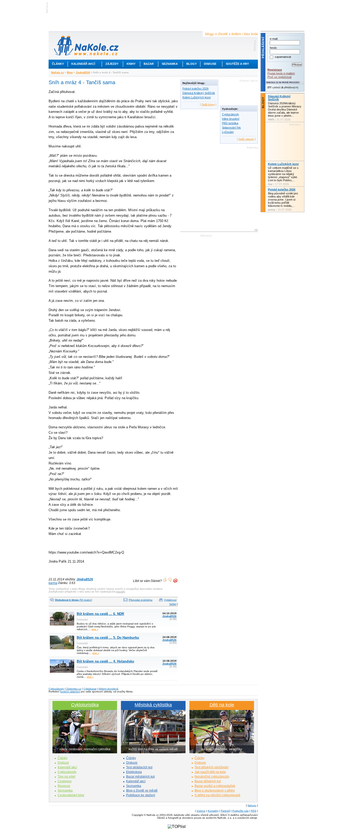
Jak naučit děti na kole (210, 772)
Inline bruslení (230, 118)
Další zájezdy (246, 139)
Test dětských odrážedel (211, 767)
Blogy (191, 63)
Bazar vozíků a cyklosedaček (215, 786)
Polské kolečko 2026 (195, 88)
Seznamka (170, 63)
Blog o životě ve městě (142, 790)
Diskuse (210, 63)
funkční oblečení (70, 691)
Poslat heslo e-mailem (281, 73)
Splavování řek (231, 127)
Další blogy (208, 104)
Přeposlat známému (140, 599)
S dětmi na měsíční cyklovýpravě (217, 795)
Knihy (131, 63)
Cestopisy (65, 781)
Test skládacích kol (139, 767)
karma (53, 583)
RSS (253, 810)
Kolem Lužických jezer (196, 97)
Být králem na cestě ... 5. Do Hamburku (108, 637)
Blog (70, 72)
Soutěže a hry (237, 63)
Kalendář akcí (83, 63)
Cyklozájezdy (230, 114)
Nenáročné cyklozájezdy (212, 776)
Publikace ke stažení (140, 795)
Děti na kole (222, 704)
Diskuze (63, 762)
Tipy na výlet (66, 776)
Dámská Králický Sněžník (198, 92)
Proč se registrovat (279, 76)
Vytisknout (170, 599)
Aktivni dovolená (108, 688)
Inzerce (201, 810)
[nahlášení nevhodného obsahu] (175, 580)
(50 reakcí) (73, 599)
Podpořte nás (240, 810)
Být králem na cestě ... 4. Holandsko (105, 661)
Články (58, 63)
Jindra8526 (83, 72)
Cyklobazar (90, 688)
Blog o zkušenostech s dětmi (215, 790)
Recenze (64, 786)
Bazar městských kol (140, 776)
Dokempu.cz (73, 688)
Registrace (274, 69)
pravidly (120, 591)
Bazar (149, 63)
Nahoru (252, 805)
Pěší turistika (230, 123)
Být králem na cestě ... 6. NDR (100, 614)
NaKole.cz (57, 72)
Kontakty (213, 810)
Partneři (225, 810)
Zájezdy (111, 63)
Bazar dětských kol (208, 781)
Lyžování (228, 131)
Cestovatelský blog (71, 795)
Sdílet (172, 604)
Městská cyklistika (153, 704)
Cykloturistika (85, 704)
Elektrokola (134, 772)
